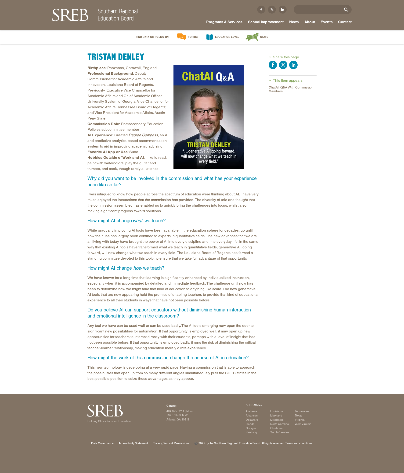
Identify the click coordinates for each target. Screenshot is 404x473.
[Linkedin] (283, 10)
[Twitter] (272, 10)
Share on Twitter (283, 65)
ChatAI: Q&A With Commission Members (291, 89)
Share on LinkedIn (293, 65)
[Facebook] (261, 10)
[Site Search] (346, 9)
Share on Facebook (273, 65)
